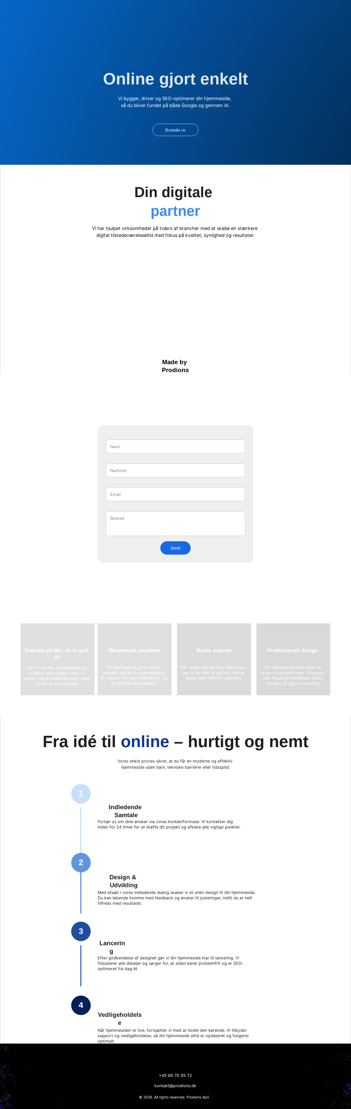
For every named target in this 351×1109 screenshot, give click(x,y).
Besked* (111, 508)
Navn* (110, 437)
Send (175, 548)
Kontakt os (175, 129)
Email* (110, 484)
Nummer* (112, 460)
